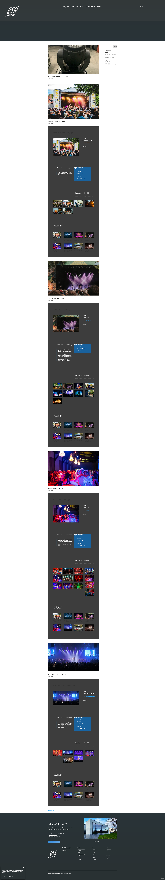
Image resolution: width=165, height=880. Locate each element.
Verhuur (81, 7)
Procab (79, 859)
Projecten (66, 7)
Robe (94, 852)
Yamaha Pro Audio (81, 854)
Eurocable (109, 858)
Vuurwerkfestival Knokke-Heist (78, 239)
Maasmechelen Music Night (68, 251)
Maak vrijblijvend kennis (54, 841)
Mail (142, 6)
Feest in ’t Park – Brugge (56, 121)
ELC (93, 850)
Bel (140, 6)
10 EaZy (79, 850)
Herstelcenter (90, 7)
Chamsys (94, 849)
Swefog (94, 857)
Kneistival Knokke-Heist (88, 251)
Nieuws (110, 1)
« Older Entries (51, 810)
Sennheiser (80, 860)
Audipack (109, 849)
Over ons (117, 1)
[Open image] (57, 203)
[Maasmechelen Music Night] (68, 246)
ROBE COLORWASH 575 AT (58, 77)
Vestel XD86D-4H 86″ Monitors (111, 64)
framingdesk (59, 873)
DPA (79, 852)
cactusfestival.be (87, 320)
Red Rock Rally (78, 250)
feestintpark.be (87, 142)
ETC (93, 854)
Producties (74, 7)
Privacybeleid (97, 841)
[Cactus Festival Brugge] (89, 235)
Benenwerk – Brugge (56, 251)
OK (4, 876)
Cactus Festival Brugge (89, 239)
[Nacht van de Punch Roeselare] (68, 235)
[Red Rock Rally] (78, 246)
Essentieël (11, 876)
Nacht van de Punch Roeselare (68, 239)
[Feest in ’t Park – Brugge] (57, 235)
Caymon (79, 857)
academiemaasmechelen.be (89, 696)
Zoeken (115, 46)
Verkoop (99, 7)
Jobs (114, 1)
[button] (23, 867)
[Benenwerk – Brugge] (57, 246)
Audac (79, 855)
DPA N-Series (107, 55)
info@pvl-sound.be (55, 836)
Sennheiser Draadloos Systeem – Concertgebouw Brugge (110, 59)
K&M (79, 862)
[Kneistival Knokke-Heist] (89, 246)
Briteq (94, 855)
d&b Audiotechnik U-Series (110, 54)
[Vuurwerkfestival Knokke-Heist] (78, 235)
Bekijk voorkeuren (19, 876)
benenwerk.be (86, 510)
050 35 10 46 (54, 835)
